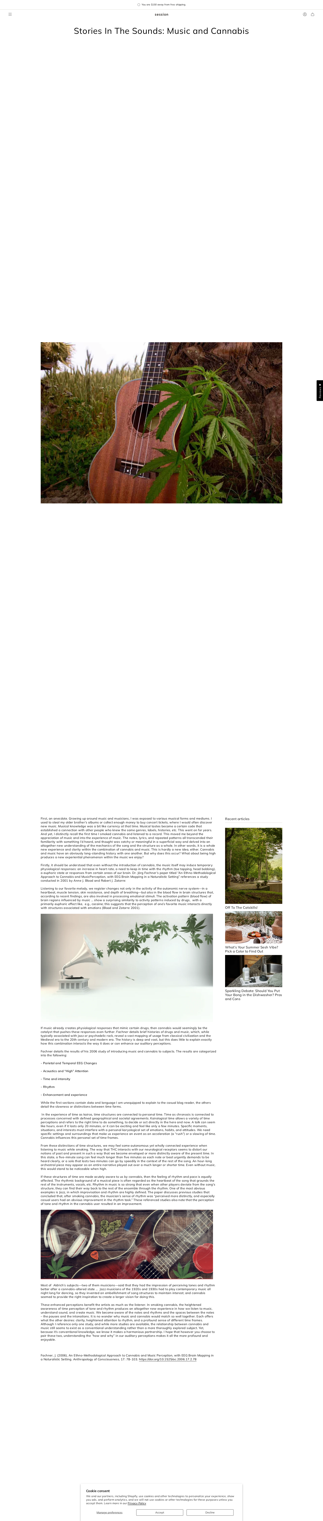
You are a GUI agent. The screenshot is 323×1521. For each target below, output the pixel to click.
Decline (210, 1512)
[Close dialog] (195, 716)
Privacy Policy (137, 1503)
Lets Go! (161, 790)
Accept (159, 1512)
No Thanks (161, 801)
